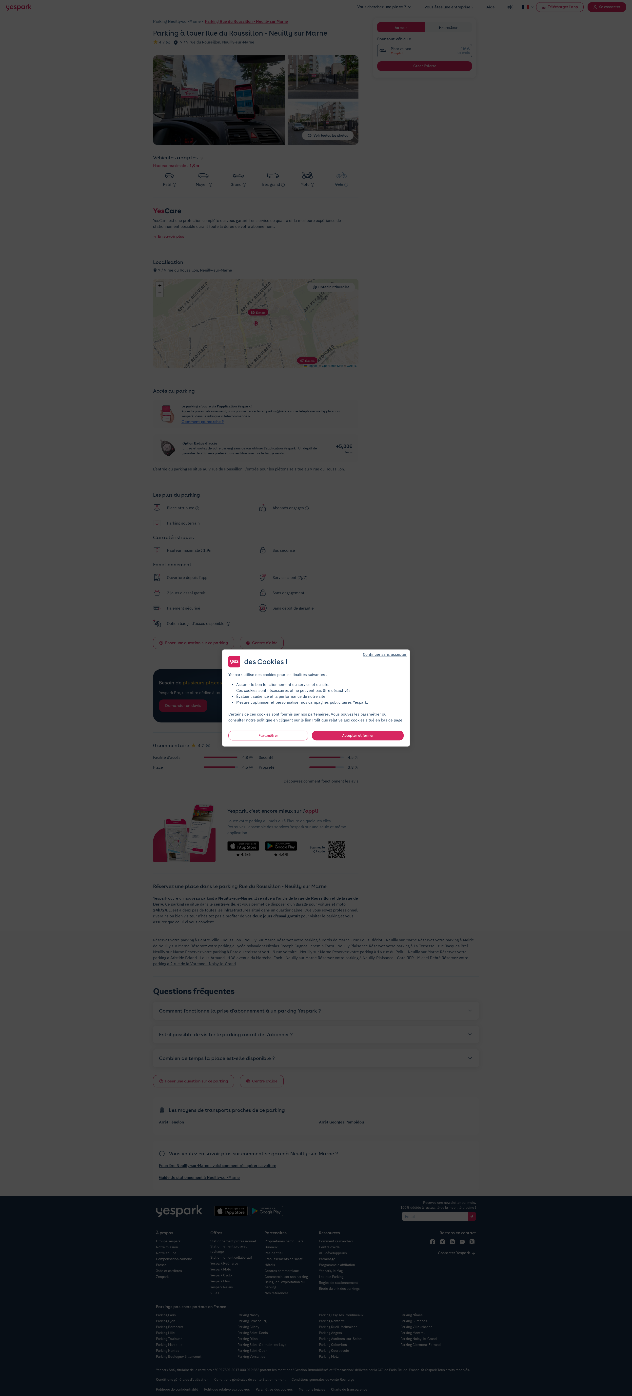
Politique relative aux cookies (338, 720)
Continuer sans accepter (385, 654)
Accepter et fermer (358, 736)
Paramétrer (268, 736)
